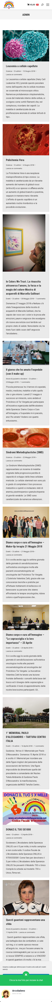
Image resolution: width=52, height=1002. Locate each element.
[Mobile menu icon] (47, 4)
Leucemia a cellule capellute (22, 66)
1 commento (40, 299)
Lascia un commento (14, 75)
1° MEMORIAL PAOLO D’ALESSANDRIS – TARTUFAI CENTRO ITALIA (26, 737)
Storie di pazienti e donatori (16, 379)
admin (26, 14)
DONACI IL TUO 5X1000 (18, 829)
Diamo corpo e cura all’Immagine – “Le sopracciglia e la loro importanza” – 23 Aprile (25, 638)
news (8, 835)
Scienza (9, 71)
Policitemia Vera (15, 160)
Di (17, 71)
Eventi (8, 299)
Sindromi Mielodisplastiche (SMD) (24, 452)
